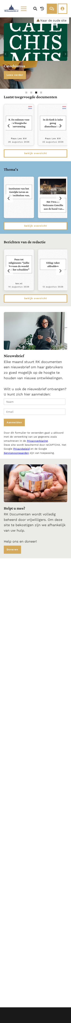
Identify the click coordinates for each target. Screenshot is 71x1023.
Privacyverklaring (37, 440)
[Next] (65, 54)
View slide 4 (41, 92)
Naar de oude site (53, 20)
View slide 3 (36, 92)
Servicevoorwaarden (16, 453)
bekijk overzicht (35, 153)
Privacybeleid (21, 448)
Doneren (12, 549)
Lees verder (15, 74)
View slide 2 (31, 92)
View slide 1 (26, 92)
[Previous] (6, 54)
